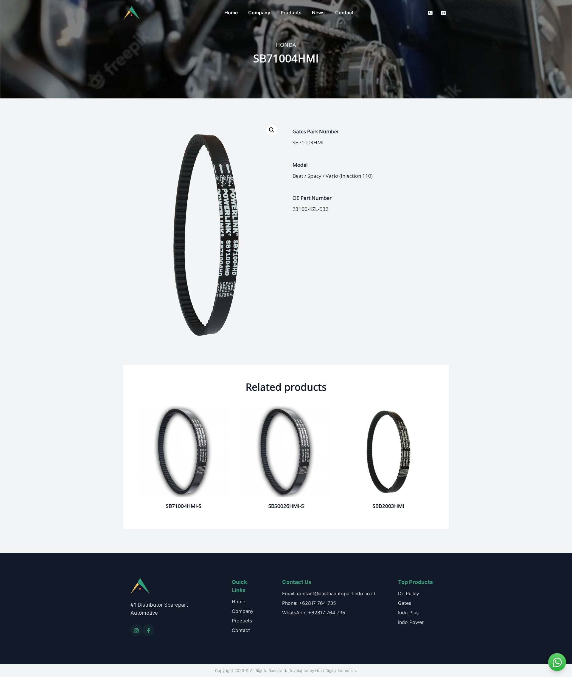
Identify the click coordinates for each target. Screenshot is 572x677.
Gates (404, 603)
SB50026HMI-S (286, 506)
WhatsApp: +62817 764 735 (313, 613)
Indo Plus (408, 613)
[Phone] (430, 13)
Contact (344, 13)
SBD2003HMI (388, 506)
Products (291, 13)
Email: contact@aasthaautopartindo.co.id (328, 593)
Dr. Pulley (408, 593)
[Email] (444, 13)
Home (231, 13)
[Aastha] (131, 13)
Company (259, 13)
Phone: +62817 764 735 (309, 603)
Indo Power (411, 622)
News (318, 13)
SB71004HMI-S (183, 506)
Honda (286, 44)
